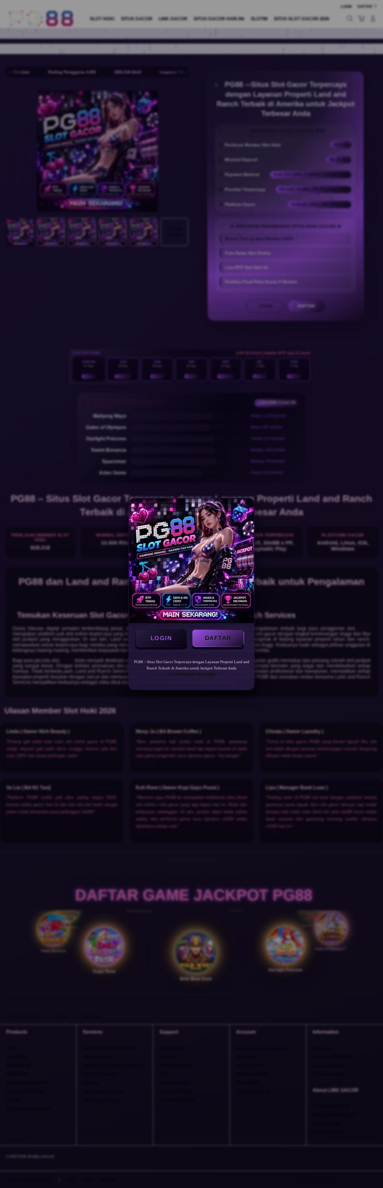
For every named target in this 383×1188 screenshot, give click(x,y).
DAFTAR (218, 638)
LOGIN (161, 638)
